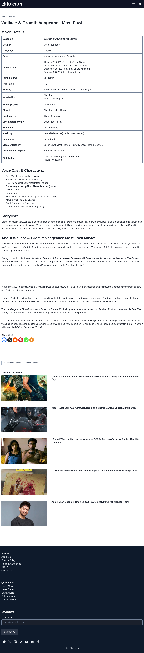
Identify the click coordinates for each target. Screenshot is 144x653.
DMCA (4, 567)
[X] (9, 339)
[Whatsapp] (26, 339)
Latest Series (7, 589)
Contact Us (7, 570)
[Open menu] (133, 4)
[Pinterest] (20, 339)
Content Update (31, 363)
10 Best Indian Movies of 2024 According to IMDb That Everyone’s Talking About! (94, 470)
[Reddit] (15, 339)
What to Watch (8, 599)
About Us (6, 557)
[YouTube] (27, 642)
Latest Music (7, 593)
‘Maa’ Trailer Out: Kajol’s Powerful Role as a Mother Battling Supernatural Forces (94, 408)
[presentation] (24, 388)
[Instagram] (15, 642)
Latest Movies (8, 586)
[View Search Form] (140, 4)
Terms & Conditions (11, 564)
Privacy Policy (8, 560)
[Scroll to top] (137, 647)
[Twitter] (10, 642)
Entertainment (8, 596)
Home (4, 17)
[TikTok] (38, 642)
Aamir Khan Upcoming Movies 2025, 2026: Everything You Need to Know (90, 502)
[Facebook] (4, 339)
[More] (31, 339)
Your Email (7, 617)
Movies (12, 17)
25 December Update (12, 363)
